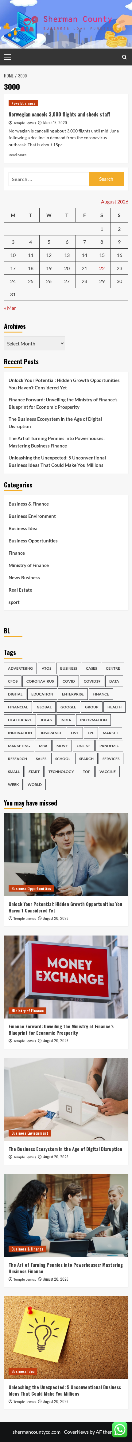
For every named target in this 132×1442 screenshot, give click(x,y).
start (34, 771)
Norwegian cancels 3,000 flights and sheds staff (59, 114)
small (14, 771)
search (86, 758)
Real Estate (20, 590)
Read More (17, 154)
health (114, 707)
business (68, 668)
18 (30, 268)
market (110, 733)
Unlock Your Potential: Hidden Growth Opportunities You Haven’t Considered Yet (64, 383)
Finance (17, 553)
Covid (69, 681)
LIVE (75, 733)
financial (18, 707)
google (68, 707)
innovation (20, 733)
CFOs (12, 681)
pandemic (109, 745)
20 (67, 268)
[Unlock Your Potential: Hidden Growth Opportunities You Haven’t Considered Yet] (66, 854)
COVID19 (92, 681)
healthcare (20, 720)
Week (13, 784)
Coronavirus (40, 681)
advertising (20, 668)
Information (93, 720)
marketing (19, 745)
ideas (46, 720)
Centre (113, 668)
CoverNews (76, 1432)
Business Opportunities (33, 540)
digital (15, 694)
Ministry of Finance (29, 565)
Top (87, 771)
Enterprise (73, 694)
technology (61, 771)
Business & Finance (29, 503)
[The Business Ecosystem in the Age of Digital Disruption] (66, 1099)
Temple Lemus (25, 123)
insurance (51, 733)
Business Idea (23, 528)
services (111, 758)
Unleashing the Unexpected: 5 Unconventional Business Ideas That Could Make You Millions (57, 461)
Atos (46, 668)
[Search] (124, 57)
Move (62, 745)
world (35, 784)
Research (17, 758)
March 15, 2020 (55, 122)
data (114, 681)
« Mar (10, 308)
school (62, 758)
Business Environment (32, 516)
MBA (43, 745)
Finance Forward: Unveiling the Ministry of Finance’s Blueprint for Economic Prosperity (63, 403)
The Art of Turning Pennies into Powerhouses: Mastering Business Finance (57, 441)
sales (41, 758)
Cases (91, 668)
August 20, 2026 (55, 918)
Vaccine (107, 771)
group (92, 707)
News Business (23, 103)
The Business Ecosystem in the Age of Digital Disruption (55, 422)
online (84, 745)
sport (14, 602)
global (44, 707)
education (42, 694)
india (65, 720)
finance (101, 694)
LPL (91, 733)
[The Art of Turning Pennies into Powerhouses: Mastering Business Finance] (66, 1215)
